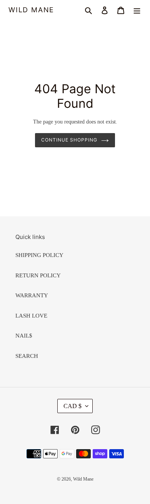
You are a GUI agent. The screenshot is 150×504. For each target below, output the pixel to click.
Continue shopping (69, 140)
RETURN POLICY (38, 275)
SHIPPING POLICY (39, 255)
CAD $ (72, 406)
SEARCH (26, 356)
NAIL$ (23, 336)
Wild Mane (31, 10)
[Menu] (137, 10)
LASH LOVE (31, 316)
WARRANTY (31, 295)
